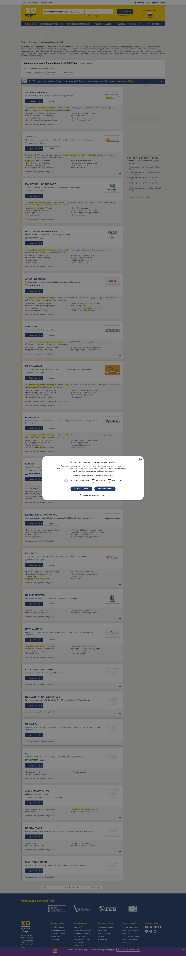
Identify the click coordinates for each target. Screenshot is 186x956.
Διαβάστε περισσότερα (105, 471)
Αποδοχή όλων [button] (105, 489)
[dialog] (93, 478)
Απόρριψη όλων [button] (81, 489)
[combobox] (140, 459)
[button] (93, 475)
